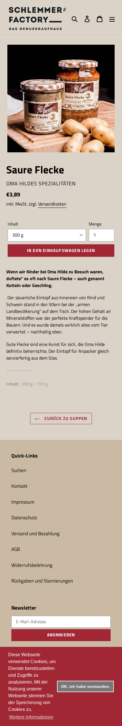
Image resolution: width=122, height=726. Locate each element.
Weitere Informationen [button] (31, 717)
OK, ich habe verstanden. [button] (85, 686)
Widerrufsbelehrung (31, 565)
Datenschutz (24, 517)
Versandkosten (52, 203)
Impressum (22, 502)
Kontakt (19, 486)
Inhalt (13, 224)
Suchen (18, 470)
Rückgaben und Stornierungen (42, 581)
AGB (15, 549)
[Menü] (112, 18)
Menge (95, 224)
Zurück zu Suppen (65, 418)
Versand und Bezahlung (35, 533)
